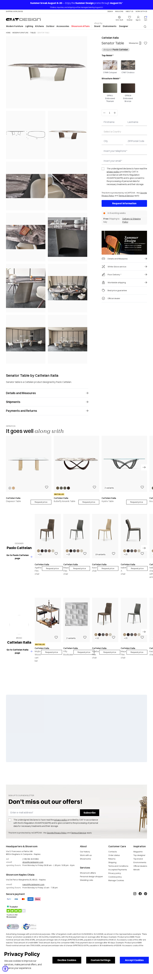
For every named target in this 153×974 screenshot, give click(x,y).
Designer (123, 26)
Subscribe (90, 812)
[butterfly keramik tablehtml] (76, 464)
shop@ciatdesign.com (32, 862)
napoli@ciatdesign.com (33, 884)
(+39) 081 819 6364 (30, 859)
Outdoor (50, 26)
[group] (29, 470)
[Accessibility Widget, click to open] (5, 969)
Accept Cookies (134, 960)
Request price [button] (52, 568)
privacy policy (113, 171)
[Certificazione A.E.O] (29, 927)
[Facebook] (140, 903)
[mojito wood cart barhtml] (48, 620)
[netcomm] (12, 927)
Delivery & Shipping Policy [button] (131, 220)
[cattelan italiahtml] (19, 624)
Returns (111, 859)
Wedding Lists (86, 880)
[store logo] (23, 19)
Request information (124, 203)
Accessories (62, 26)
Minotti (136, 869)
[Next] (84, 200)
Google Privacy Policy (57, 832)
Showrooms (85, 859)
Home (8, 33)
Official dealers (140, 866)
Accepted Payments (117, 869)
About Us (129, 11)
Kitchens (39, 26)
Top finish (107, 55)
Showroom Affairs (80, 26)
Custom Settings (100, 960)
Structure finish (111, 78)
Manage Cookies (116, 880)
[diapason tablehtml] (28, 464)
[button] (119, 18)
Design (110, 11)
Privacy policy (114, 873)
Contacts (112, 851)
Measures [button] (133, 43)
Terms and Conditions (118, 866)
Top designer (139, 855)
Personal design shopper (91, 876)
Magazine (119, 11)
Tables (33, 33)
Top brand (138, 859)
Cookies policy (115, 877)
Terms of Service (126, 195)
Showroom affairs (88, 873)
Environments (109, 26)
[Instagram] (134, 903)
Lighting (29, 26)
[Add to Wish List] (145, 43)
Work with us (86, 855)
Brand (97, 26)
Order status (114, 855)
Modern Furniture (14, 26)
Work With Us (141, 11)
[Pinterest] (145, 903)
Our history (85, 851)
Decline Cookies (67, 960)
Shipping (112, 862)
